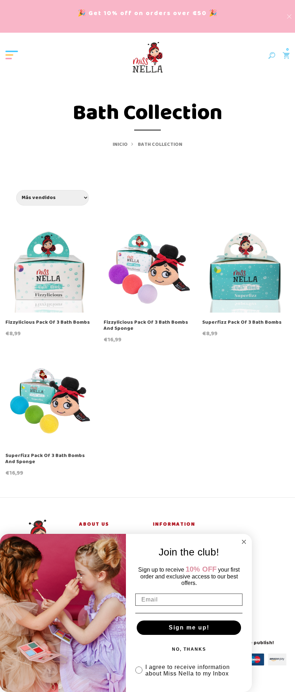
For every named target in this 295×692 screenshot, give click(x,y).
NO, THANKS (189, 649)
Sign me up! (189, 627)
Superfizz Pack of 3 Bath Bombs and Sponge (45, 459)
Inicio (120, 144)
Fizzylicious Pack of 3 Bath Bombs (47, 323)
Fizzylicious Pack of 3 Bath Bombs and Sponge (146, 326)
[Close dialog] (244, 542)
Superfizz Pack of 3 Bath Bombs (242, 323)
